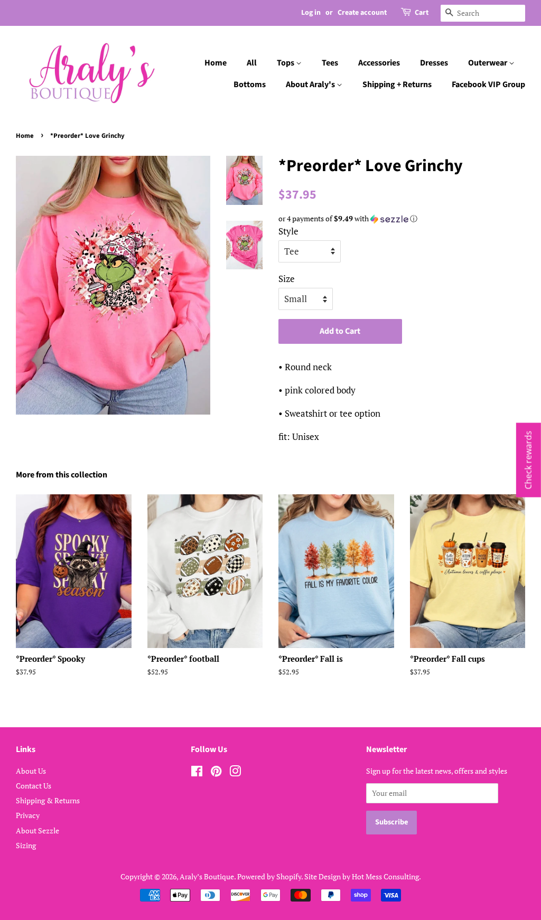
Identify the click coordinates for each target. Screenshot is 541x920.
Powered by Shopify (269, 876)
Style (288, 231)
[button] (401, 218)
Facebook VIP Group (488, 84)
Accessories (379, 63)
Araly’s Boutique (207, 876)
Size (286, 279)
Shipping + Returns (397, 84)
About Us (31, 771)
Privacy (28, 815)
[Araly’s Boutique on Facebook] (197, 773)
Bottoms (250, 84)
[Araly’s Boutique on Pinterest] (216, 773)
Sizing (26, 845)
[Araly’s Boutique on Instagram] (235, 773)
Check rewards (528, 460)
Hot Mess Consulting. (386, 876)
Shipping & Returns (48, 800)
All (252, 63)
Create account (362, 12)
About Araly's (311, 84)
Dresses (434, 63)
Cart (421, 12)
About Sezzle (37, 830)
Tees (330, 63)
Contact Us (33, 786)
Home (215, 63)
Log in (311, 12)
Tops (286, 63)
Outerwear (488, 63)
